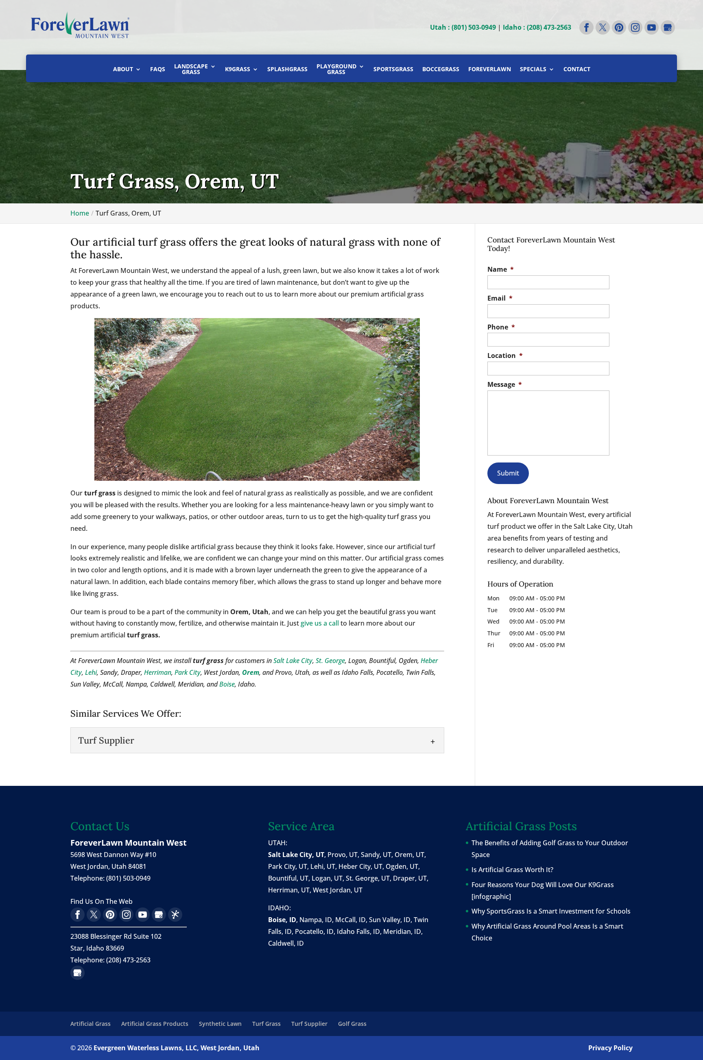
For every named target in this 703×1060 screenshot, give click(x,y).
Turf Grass (266, 1023)
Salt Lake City (292, 660)
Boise (227, 684)
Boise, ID (282, 919)
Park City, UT (287, 866)
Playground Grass (336, 69)
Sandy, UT (376, 854)
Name (500, 269)
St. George (330, 660)
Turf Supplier (309, 1023)
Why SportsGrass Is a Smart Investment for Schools (551, 911)
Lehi (91, 672)
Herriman (157, 672)
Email (500, 298)
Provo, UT (342, 854)
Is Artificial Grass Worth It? (512, 869)
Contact (576, 69)
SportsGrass (393, 69)
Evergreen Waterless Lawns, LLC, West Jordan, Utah (177, 1047)
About (123, 69)
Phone (501, 327)
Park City (188, 672)
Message (504, 384)
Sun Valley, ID (389, 919)
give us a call (320, 623)
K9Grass (237, 69)
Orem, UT (409, 854)
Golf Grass (352, 1023)
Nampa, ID (315, 919)
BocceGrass (440, 69)
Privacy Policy (610, 1047)
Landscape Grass (191, 69)
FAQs (157, 69)
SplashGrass (287, 69)
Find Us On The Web (101, 901)
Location (505, 355)
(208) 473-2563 (128, 959)
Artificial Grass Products (154, 1023)
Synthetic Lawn (220, 1023)
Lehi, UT (322, 866)
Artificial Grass (90, 1023)
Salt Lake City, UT (296, 854)
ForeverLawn (489, 69)
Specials (533, 69)
